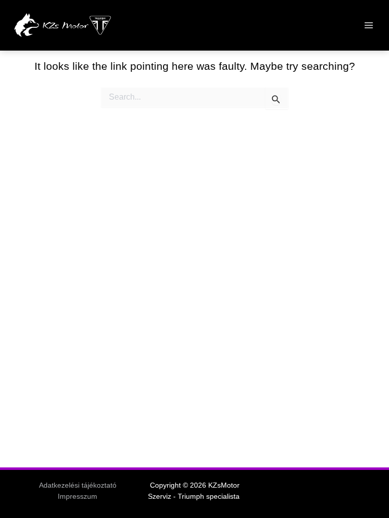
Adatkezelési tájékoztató (77, 485)
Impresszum (77, 496)
